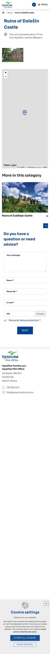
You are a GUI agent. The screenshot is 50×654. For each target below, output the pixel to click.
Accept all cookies (25, 638)
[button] (24, 112)
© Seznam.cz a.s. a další (36, 167)
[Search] (34, 5)
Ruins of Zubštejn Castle (17, 215)
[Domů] (4, 12)
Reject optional (25, 644)
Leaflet (22, 167)
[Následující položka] (45, 225)
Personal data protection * (25, 320)
